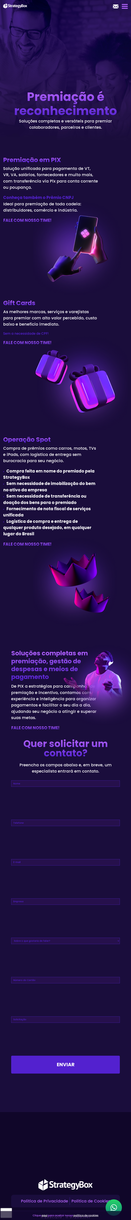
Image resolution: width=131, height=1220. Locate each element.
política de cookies (85, 1215)
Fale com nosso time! (35, 728)
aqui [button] (44, 1215)
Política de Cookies (90, 1201)
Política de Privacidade (44, 1201)
